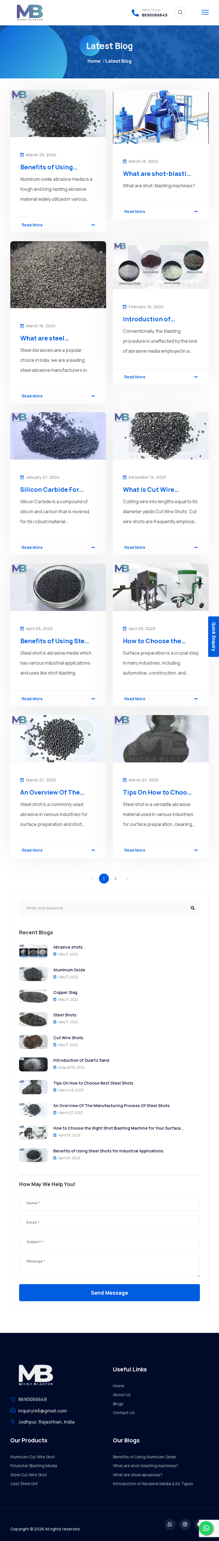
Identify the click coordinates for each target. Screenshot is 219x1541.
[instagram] (185, 1524)
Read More (32, 225)
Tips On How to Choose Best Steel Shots (158, 792)
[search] (180, 12)
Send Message (109, 1292)
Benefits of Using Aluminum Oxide (46, 167)
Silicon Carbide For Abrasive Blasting (49, 489)
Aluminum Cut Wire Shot (32, 1456)
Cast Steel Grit (24, 1483)
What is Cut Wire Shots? (148, 489)
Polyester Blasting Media (33, 1465)
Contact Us (124, 1412)
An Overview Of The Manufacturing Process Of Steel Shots (55, 792)
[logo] (28, 12)
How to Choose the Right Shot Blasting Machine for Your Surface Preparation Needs (154, 641)
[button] (205, 12)
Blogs (118, 1403)
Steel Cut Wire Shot (28, 1474)
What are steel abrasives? (42, 338)
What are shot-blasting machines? (158, 173)
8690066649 (154, 15)
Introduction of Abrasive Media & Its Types (153, 319)
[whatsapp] (170, 1524)
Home (94, 61)
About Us (122, 1394)
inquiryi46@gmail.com (42, 1411)
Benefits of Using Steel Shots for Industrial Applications (55, 641)
